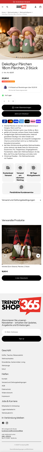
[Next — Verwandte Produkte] (38, 256)
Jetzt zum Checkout (21, 114)
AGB (3, 386)
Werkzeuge (6, 366)
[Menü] (2, 6)
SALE (4, 369)
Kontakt (4, 379)
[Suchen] (7, 6)
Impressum (6, 396)
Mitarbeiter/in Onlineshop (11, 406)
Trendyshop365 (24, 445)
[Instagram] (7, 423)
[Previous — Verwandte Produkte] (5, 256)
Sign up (21, 339)
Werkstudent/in (7, 413)
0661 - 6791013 (6, 436)
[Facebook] (3, 423)
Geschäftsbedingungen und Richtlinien (21, 449)
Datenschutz (6, 389)
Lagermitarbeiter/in (8, 409)
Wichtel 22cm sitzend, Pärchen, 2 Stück (15, 267)
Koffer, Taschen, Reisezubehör (12, 355)
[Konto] (35, 6)
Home (4, 12)
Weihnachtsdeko (12, 12)
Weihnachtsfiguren (25, 12)
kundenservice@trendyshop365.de (12, 431)
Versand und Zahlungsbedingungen (18, 200)
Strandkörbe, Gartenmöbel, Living (13, 362)
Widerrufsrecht (7, 393)
